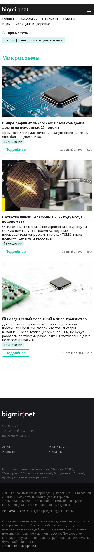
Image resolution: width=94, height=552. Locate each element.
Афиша (7, 447)
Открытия (50, 19)
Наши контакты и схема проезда (26, 493)
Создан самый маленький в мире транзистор (46, 318)
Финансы (55, 452)
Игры (6, 24)
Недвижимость (60, 447)
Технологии (28, 19)
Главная (8, 19)
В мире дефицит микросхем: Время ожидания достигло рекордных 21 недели (43, 125)
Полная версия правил (19, 546)
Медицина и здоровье (32, 24)
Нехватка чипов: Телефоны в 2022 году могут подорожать (42, 219)
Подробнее (16, 149)
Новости (8, 452)
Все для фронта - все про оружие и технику (34, 40)
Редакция (63, 493)
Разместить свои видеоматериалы (43, 497)
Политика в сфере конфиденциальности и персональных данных (42, 503)
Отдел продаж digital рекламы (53, 511)
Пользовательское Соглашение (26, 501)
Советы (69, 19)
